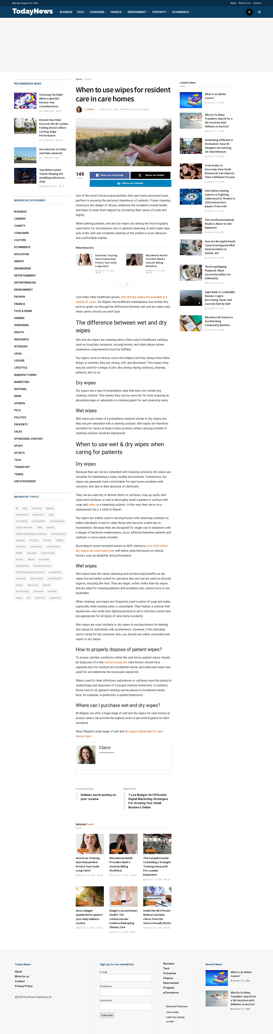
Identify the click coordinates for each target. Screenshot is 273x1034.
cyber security (24, 527)
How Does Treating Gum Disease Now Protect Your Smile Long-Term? (106, 261)
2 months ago (49, 186)
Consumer (97, 12)
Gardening (21, 325)
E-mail (103, 972)
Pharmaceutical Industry (30, 572)
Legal (18, 353)
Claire (90, 109)
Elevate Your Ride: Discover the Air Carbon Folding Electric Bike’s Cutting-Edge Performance (53, 127)
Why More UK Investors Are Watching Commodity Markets (219, 321)
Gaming (19, 318)
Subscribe (107, 1015)
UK (28, 598)
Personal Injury (42, 566)
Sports (19, 452)
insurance (36, 546)
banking (36, 508)
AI (17, 508)
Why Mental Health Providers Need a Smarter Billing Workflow (157, 261)
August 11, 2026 (86, 928)
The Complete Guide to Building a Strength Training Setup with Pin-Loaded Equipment (157, 866)
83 (59, 111)
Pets (17, 410)
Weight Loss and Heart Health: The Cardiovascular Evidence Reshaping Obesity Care (123, 919)
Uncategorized (25, 481)
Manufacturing (25, 374)
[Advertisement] (136, 46)
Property (159, 12)
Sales (18, 431)
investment (53, 546)
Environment (137, 12)
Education (21, 254)
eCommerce (180, 12)
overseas (44, 559)
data (39, 527)
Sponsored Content (28, 438)
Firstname (106, 986)
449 (99, 272)
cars (51, 514)
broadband (22, 514)
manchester (48, 553)
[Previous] (120, 284)
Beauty (50, 508)
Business (66, 12)
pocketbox (55, 572)
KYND (19, 553)
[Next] (127, 284)
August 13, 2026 (153, 879)
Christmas (21, 521)
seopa (19, 585)
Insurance (21, 339)
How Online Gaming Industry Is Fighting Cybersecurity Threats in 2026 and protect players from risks (220, 198)
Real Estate (36, 578)
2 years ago (47, 111)
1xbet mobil (172, 1012)
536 (168, 928)
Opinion (19, 403)
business (38, 514)
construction (57, 521)
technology (22, 591)
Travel (19, 474)
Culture (20, 240)
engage (20, 540)
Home (79, 79)
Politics (20, 417)
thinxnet (38, 591)
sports (46, 585)
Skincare (33, 585)
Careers (20, 218)
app (25, 508)
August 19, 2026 (156, 270)
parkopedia (22, 566)
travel (19, 598)
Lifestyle (20, 367)
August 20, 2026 (105, 270)
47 (58, 158)
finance (34, 540)
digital (50, 527)
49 (133, 932)
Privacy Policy (23, 986)
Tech (80, 12)
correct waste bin (115, 662)
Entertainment (25, 275)
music (19, 559)
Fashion (19, 296)
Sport (18, 445)
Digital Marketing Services (31, 534)
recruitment (55, 578)
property (21, 578)
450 (150, 272)
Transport (22, 467)
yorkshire (55, 598)
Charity (19, 225)
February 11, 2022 (109, 109)
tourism (52, 591)
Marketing (21, 382)
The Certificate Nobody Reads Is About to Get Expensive (219, 223)
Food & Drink (23, 311)
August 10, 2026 (119, 932)
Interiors (21, 346)
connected (38, 521)
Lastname (106, 1000)
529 (168, 879)
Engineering (22, 268)
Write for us (245, 3)
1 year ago (47, 158)
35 (100, 928)
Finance (115, 12)
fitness (47, 540)
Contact (257, 3)
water (92, 504)
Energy (19, 261)
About (233, 3)
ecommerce (58, 534)
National (20, 389)
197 (63, 186)
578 (60, 140)
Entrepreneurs (25, 282)
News (17, 396)
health (59, 540)
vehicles (40, 598)
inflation (21, 546)
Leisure (19, 360)
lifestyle (31, 553)
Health (88, 79)
